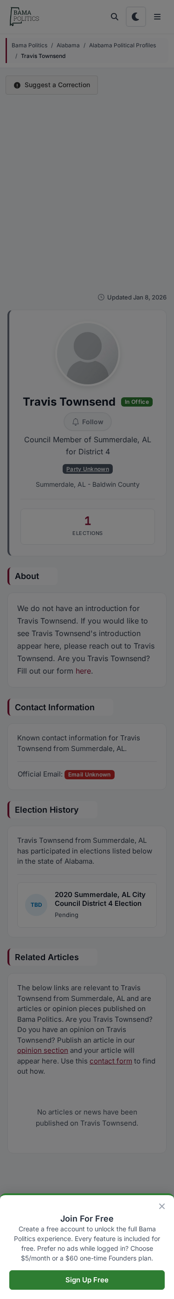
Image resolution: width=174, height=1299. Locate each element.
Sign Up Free (87, 1279)
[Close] (162, 1206)
